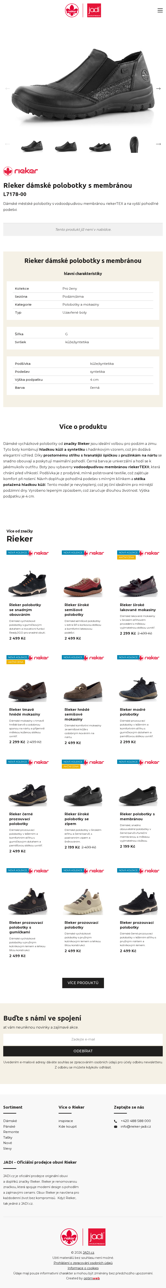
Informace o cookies (83, 1268)
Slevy (7, 1148)
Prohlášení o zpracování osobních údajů (83, 1263)
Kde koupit (68, 1126)
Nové (7, 1143)
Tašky (7, 1137)
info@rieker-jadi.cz (136, 1126)
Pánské (9, 1126)
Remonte (11, 1132)
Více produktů (83, 983)
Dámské (10, 1121)
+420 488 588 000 (136, 1121)
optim (92, 1278)
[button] (158, 88)
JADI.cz (88, 1253)
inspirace (66, 1121)
